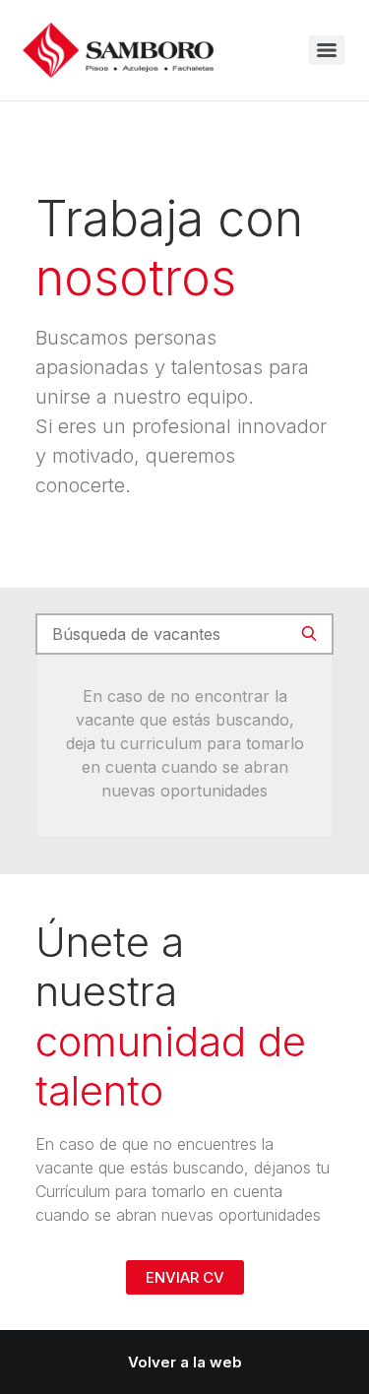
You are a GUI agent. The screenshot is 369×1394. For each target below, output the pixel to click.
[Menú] (326, 50)
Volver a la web (185, 1362)
